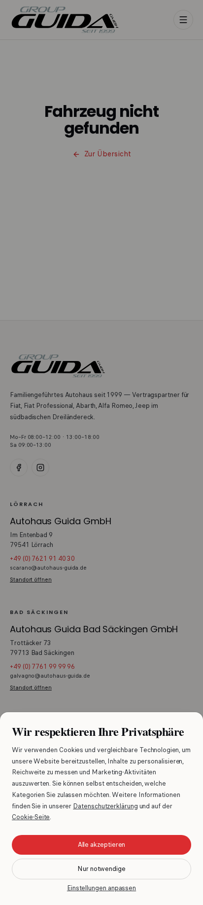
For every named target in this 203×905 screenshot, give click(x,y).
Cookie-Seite (31, 817)
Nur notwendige (101, 868)
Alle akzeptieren (102, 844)
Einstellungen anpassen (101, 888)
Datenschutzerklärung (105, 806)
